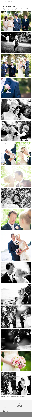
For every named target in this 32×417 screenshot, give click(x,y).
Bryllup (4, 408)
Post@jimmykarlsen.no (21, 405)
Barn (3, 410)
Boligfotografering (5, 411)
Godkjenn (16, 415)
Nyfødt (4, 409)
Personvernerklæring (19, 406)
